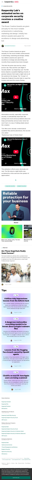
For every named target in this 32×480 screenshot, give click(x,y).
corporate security (7, 6)
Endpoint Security (6, 449)
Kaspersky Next (5, 426)
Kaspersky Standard (6, 401)
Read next (5, 247)
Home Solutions (6, 398)
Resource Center (21, 463)
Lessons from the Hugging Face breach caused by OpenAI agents (16, 352)
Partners (12, 463)
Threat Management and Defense (9, 447)
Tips (16, 295)
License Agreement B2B (26, 459)
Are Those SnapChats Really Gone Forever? (13, 252)
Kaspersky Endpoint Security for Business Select (13, 431)
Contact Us (4, 463)
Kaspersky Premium (6, 406)
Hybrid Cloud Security (7, 451)
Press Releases (27, 463)
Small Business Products (8, 411)
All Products (4, 419)
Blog (16, 463)
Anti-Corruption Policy (6, 459)
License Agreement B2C (16, 459)
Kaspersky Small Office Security (9, 415)
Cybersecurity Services (7, 444)
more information (25, 474)
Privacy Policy (26, 458)
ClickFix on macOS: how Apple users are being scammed (16, 377)
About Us (8, 463)
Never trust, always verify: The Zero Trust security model (10, 240)
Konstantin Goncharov (10, 45)
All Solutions (4, 408)
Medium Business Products (8, 423)
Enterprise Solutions (7, 439)
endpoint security (21, 186)
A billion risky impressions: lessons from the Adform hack (16, 299)
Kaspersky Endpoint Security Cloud (10, 417)
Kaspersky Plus (5, 404)
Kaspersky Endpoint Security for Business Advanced (13, 433)
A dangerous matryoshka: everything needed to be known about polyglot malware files (16, 325)
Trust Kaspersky (5, 464)
